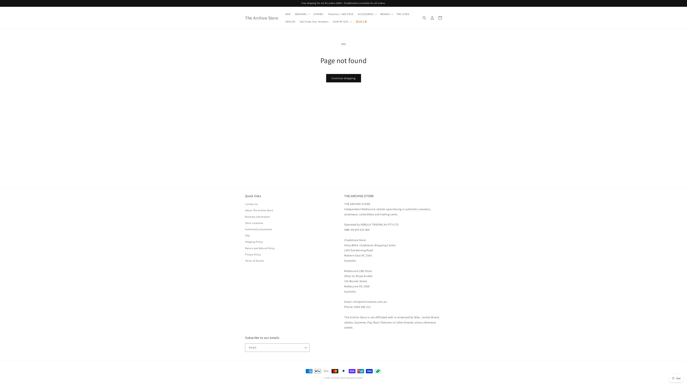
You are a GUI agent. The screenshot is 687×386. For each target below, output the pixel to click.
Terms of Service (254, 260)
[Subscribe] (305, 347)
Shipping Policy (254, 241)
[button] (302, 14)
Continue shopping (344, 78)
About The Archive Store (259, 210)
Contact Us (251, 204)
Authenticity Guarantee (258, 229)
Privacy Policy (253, 254)
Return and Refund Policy (260, 248)
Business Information (257, 216)
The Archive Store (338, 378)
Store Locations (254, 223)
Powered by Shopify (354, 378)
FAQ (247, 235)
